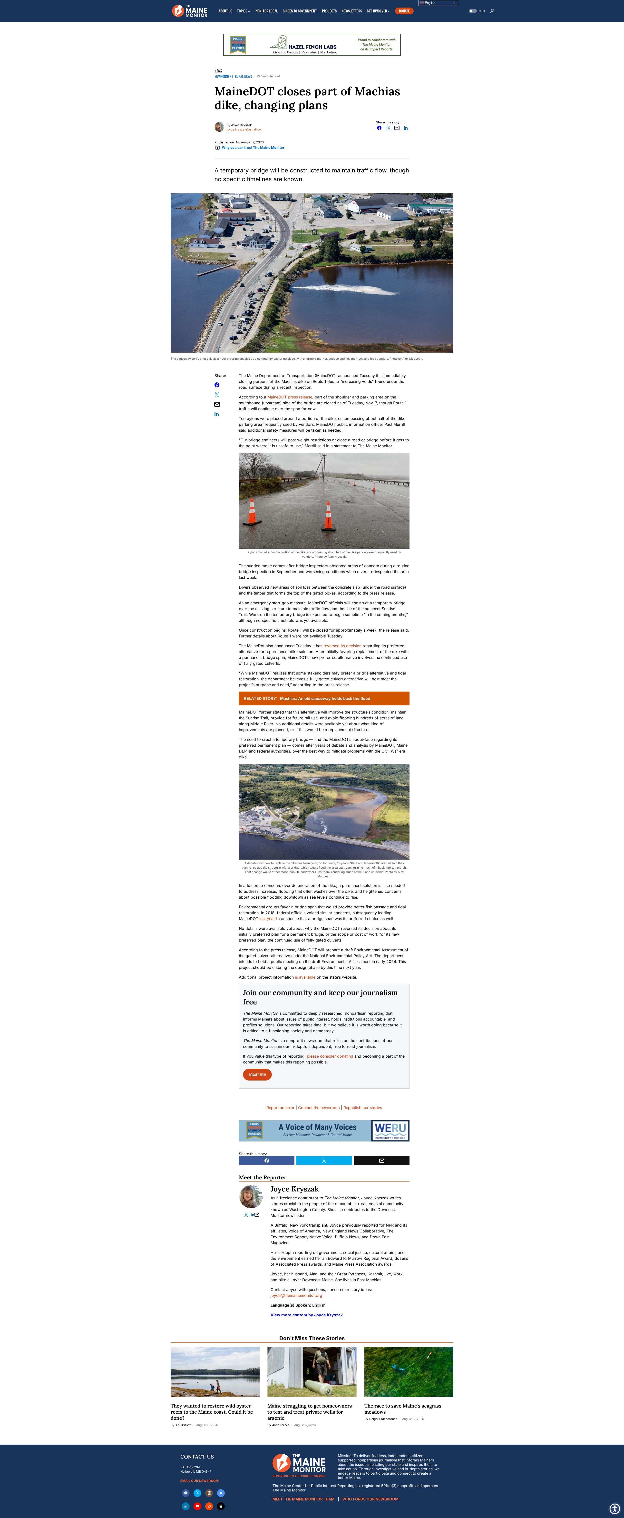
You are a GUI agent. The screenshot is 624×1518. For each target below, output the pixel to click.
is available (304, 977)
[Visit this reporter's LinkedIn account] (252, 1215)
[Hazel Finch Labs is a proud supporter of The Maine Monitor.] (312, 44)
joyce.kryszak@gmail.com (245, 129)
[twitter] (197, 1493)
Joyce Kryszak (241, 125)
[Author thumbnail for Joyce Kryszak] (251, 1196)
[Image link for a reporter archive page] (219, 126)
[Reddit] (209, 1506)
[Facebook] (185, 1493)
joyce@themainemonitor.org (296, 1295)
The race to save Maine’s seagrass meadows (402, 1409)
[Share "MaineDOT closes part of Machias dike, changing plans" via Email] (397, 128)
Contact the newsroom (319, 1107)
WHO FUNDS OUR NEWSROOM (370, 1499)
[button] (476, 11)
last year (267, 918)
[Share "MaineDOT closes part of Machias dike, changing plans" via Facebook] (379, 128)
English (429, 3)
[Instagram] (209, 1493)
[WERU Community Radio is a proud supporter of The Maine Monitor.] (324, 1130)
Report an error (280, 1107)
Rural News (243, 76)
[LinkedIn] (185, 1506)
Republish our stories (362, 1107)
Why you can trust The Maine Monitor (253, 147)
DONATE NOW (257, 1074)
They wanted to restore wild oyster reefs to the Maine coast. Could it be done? (212, 1412)
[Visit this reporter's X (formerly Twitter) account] (247, 1215)
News (218, 70)
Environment (223, 76)
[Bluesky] (220, 1493)
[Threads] (220, 1506)
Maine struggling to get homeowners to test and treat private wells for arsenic (309, 1412)
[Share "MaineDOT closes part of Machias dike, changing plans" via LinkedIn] (406, 128)
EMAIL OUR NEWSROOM (199, 1481)
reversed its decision (342, 645)
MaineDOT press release (289, 397)
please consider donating (330, 1056)
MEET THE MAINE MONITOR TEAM (303, 1499)
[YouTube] (197, 1506)
